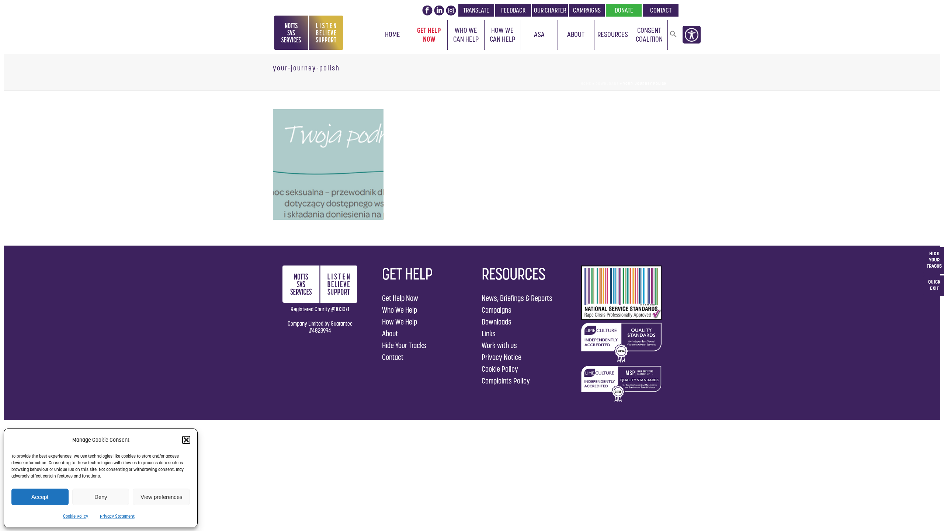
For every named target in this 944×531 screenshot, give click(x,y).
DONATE (624, 10)
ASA (539, 34)
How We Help (399, 322)
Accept (39, 497)
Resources (612, 34)
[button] (186, 440)
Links (489, 334)
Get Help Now (429, 34)
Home (392, 34)
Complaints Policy (506, 381)
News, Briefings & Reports (517, 298)
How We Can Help (502, 34)
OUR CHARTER (550, 10)
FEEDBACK (513, 10)
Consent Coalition (649, 34)
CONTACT (660, 10)
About (575, 34)
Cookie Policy (75, 516)
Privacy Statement (117, 516)
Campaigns (496, 310)
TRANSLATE (476, 10)
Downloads (607, 83)
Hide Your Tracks (404, 345)
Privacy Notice (501, 357)
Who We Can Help (466, 34)
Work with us (499, 345)
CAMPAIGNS (587, 10)
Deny (100, 497)
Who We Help (399, 310)
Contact (392, 357)
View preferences (161, 497)
